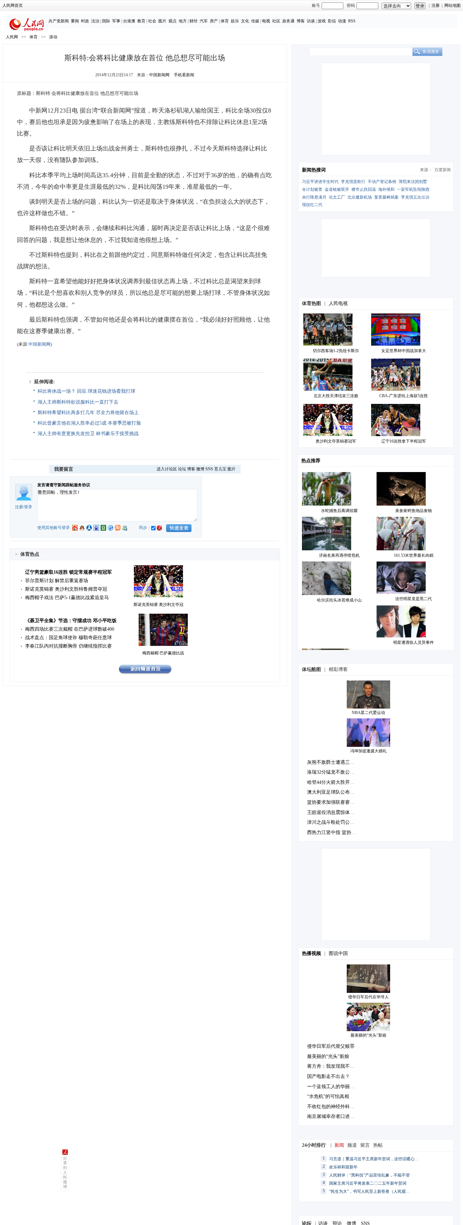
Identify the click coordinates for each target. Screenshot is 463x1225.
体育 (225, 21)
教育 (141, 21)
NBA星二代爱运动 (368, 712)
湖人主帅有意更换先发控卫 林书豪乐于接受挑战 (88, 433)
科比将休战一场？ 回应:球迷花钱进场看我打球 (86, 391)
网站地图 (452, 5)
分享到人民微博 (65, 1172)
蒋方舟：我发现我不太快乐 (335, 1066)
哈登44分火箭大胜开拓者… (335, 782)
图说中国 (338, 953)
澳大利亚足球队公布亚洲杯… (338, 792)
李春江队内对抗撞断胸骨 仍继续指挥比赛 (68, 646)
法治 (95, 21)
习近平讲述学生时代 (320, 181)
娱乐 (235, 21)
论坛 (182, 469)
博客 (301, 21)
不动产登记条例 (382, 181)
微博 (200, 469)
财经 (193, 21)
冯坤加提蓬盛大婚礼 (368, 751)
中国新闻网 (159, 75)
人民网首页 (12, 5)
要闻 (75, 21)
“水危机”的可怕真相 (328, 1096)
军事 (116, 21)
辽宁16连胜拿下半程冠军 (403, 441)
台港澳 (129, 21)
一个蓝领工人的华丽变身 (333, 1086)
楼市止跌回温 (363, 189)
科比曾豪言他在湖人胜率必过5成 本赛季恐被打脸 (89, 423)
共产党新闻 (58, 21)
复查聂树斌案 (386, 197)
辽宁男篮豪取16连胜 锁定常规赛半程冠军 (68, 572)
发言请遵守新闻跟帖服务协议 (63, 485)
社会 (152, 21)
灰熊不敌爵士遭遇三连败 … (336, 762)
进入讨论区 (167, 469)
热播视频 (311, 953)
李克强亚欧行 (353, 181)
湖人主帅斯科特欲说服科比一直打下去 (78, 402)
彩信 (332, 21)
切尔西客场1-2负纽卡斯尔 (336, 350)
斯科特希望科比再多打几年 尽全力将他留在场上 (88, 412)
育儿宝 (220, 469)
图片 (162, 21)
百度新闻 (443, 169)
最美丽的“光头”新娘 (368, 1035)
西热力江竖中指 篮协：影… (336, 832)
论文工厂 (337, 197)
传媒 (255, 21)
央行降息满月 (314, 197)
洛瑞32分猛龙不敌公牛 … (334, 772)
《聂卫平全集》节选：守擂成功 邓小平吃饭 (71, 620)
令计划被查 (312, 189)
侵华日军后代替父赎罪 (331, 1046)
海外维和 (386, 189)
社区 (276, 21)
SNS (209, 469)
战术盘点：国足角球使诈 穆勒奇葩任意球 (68, 637)
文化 (245, 21)
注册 (435, 5)
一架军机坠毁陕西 (413, 189)
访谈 (311, 21)
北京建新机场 (359, 197)
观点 (172, 21)
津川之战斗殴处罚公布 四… (336, 822)
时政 (85, 21)
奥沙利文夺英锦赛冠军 (336, 441)
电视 (266, 21)
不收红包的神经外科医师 (333, 1106)
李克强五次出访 (415, 197)
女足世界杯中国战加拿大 (403, 350)
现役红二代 (312, 204)
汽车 (204, 21)
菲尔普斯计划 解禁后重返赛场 (56, 580)
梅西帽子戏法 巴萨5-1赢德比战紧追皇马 (67, 597)
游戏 (322, 21)
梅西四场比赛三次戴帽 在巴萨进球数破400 (69, 629)
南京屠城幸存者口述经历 (333, 1116)
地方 (183, 21)
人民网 (12, 37)
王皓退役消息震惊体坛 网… (336, 812)
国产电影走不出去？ (328, 1076)
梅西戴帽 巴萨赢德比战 (163, 653)
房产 (214, 21)
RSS (352, 21)
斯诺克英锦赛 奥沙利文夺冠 (158, 604)
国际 (106, 21)
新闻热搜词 (314, 169)
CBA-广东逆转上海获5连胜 (403, 395)
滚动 (53, 37)
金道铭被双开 (337, 189)
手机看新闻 (184, 75)
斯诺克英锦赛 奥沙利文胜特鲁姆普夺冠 (66, 589)
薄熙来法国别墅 (413, 181)
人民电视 (338, 303)
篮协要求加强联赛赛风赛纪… (338, 802)
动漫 (342, 21)
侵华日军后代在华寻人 (368, 997)
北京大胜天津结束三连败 (336, 395)
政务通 (288, 21)
